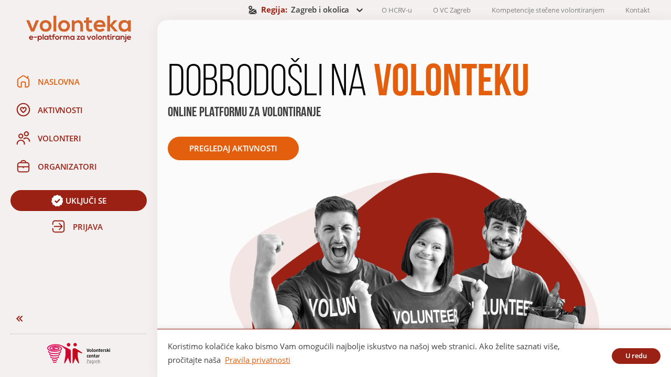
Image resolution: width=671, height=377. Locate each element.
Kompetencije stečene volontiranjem (548, 10)
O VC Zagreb (452, 10)
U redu (636, 355)
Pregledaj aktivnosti (233, 148)
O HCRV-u (397, 10)
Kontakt (637, 10)
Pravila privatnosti (257, 359)
